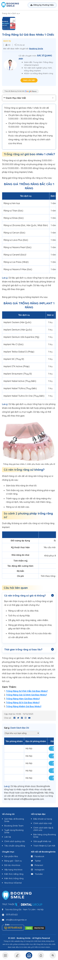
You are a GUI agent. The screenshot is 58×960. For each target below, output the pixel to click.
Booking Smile (36, 48)
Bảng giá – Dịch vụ (13, 861)
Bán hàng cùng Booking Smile (44, 835)
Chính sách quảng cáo (14, 841)
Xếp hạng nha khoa (13, 869)
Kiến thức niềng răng (13, 874)
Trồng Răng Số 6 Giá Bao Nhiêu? (23, 702)
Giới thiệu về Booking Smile (14, 820)
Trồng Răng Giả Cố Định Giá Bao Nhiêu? (26, 694)
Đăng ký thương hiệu (43, 5)
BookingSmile (10, 5)
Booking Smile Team (13, 825)
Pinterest (38, 865)
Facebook (39, 856)
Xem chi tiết (29, 80)
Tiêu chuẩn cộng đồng (14, 845)
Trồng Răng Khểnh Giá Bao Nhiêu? (23, 706)
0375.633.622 (12, 914)
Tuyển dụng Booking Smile (13, 831)
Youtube (38, 874)
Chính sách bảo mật (42, 823)
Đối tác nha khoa (12, 865)
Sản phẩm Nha (11, 856)
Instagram (39, 869)
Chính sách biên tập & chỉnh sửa (43, 828)
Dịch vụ (15, 13)
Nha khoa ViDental (13, 883)
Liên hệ (7, 837)
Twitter (37, 861)
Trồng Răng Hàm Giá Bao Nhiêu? (23, 698)
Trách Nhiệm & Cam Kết (44, 845)
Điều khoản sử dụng (42, 819)
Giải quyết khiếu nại (42, 841)
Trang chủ (6, 13)
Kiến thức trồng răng (13, 878)
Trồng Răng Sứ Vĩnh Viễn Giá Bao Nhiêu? (27, 691)
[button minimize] (52, 98)
